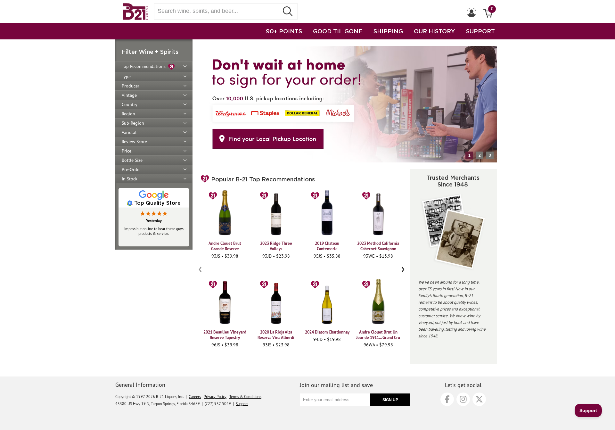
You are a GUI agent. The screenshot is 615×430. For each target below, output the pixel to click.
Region (128, 114)
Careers (195, 396)
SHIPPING (388, 31)
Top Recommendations (145, 66)
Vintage (129, 95)
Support (242, 403)
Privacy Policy (215, 396)
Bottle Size (132, 160)
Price (126, 151)
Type (126, 76)
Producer (130, 86)
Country (129, 104)
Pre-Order (131, 169)
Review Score (134, 142)
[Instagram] (463, 399)
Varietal (129, 132)
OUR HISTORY (434, 31)
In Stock (129, 179)
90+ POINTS (284, 31)
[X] (479, 399)
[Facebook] (447, 399)
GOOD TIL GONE (338, 31)
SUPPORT (480, 31)
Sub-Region (133, 123)
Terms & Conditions (245, 396)
